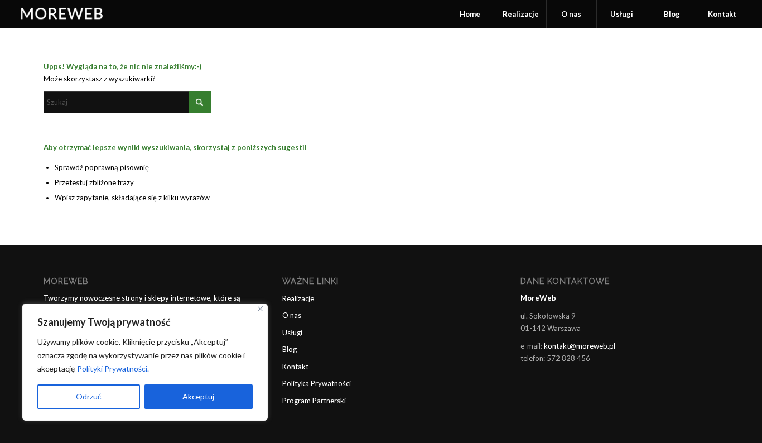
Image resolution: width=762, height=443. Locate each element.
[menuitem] (470, 14)
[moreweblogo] (62, 14)
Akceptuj (198, 396)
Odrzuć (89, 396)
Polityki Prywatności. (113, 368)
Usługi (292, 332)
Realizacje (298, 298)
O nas (291, 315)
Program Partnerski (314, 400)
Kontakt (295, 366)
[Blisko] (260, 308)
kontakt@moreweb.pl (579, 345)
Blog (289, 349)
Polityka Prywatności (316, 383)
